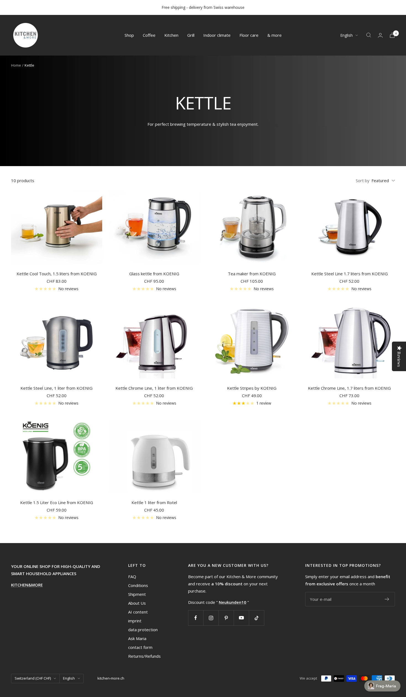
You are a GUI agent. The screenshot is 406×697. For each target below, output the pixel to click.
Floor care (249, 35)
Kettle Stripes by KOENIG (251, 388)
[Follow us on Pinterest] (226, 617)
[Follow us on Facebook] (195, 617)
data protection (143, 629)
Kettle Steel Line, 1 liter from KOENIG (56, 388)
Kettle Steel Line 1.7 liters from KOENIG (349, 273)
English (346, 35)
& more (274, 35)
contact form (140, 647)
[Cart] (392, 35)
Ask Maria (137, 638)
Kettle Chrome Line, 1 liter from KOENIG (154, 388)
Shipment (137, 594)
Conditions (138, 585)
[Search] (368, 35)
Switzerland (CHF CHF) (33, 678)
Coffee (149, 35)
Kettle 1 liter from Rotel (154, 502)
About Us (137, 603)
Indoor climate (217, 35)
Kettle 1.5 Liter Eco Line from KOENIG (56, 502)
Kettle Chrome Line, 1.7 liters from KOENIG (349, 388)
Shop (129, 35)
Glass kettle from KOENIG (154, 273)
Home (16, 65)
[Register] (387, 599)
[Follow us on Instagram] (210, 617)
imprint (134, 620)
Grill (190, 35)
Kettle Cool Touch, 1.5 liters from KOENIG (57, 273)
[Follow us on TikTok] (256, 617)
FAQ (132, 576)
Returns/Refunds (144, 656)
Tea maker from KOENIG (252, 273)
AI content (138, 612)
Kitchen (171, 35)
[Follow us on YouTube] (241, 617)
